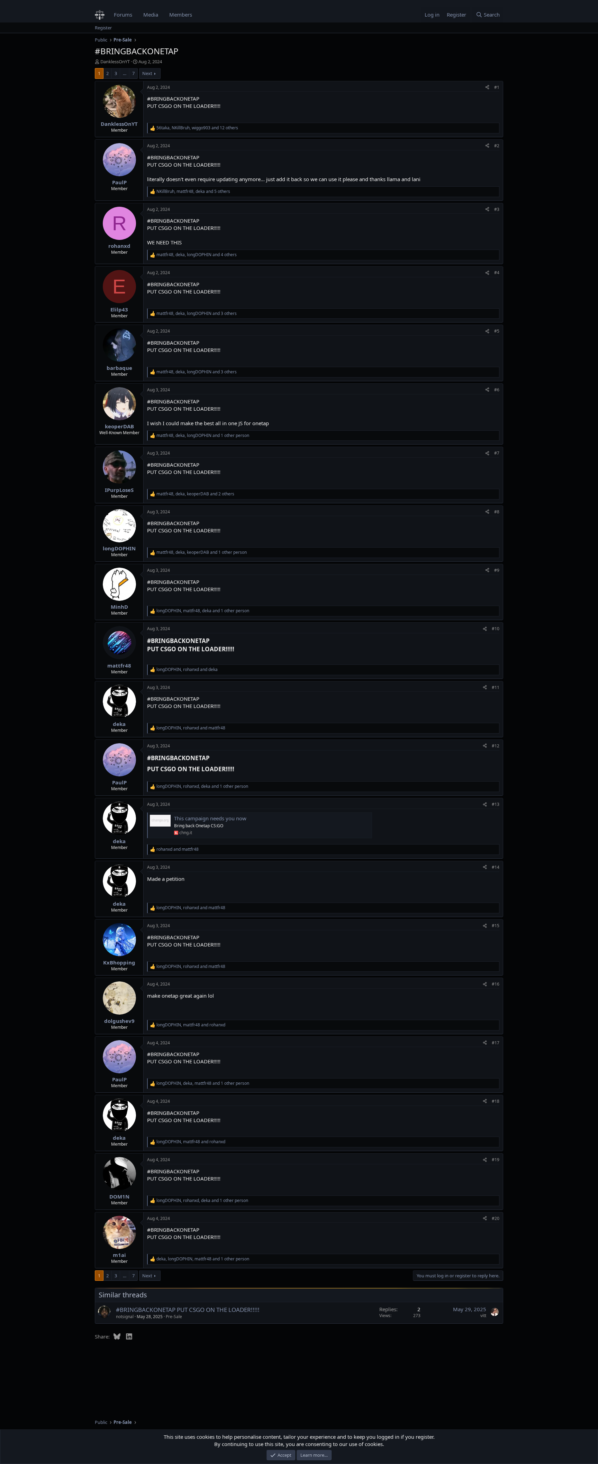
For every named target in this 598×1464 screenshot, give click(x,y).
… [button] (124, 73)
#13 (495, 804)
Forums (123, 14)
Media (150, 14)
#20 (495, 1218)
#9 (496, 570)
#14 (495, 867)
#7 (496, 453)
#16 (495, 984)
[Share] (487, 88)
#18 (495, 1101)
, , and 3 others (196, 313)
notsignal (125, 1317)
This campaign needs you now (210, 818)
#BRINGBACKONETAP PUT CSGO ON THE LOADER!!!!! (188, 1310)
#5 (496, 331)
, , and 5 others (193, 191)
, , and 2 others (195, 494)
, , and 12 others (197, 128)
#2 (496, 146)
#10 (495, 629)
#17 (495, 1043)
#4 (496, 273)
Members (180, 14)
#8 (496, 512)
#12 (495, 746)
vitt (483, 1315)
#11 (495, 687)
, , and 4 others (196, 255)
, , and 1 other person (202, 435)
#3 (496, 209)
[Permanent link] (237, 649)
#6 (496, 390)
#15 (495, 926)
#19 (495, 1160)
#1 (496, 87)
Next (147, 73)
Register (103, 28)
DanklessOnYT (115, 61)
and (177, 849)
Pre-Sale (174, 1317)
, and (187, 669)
